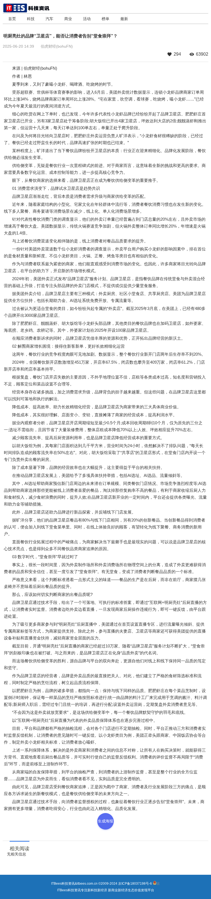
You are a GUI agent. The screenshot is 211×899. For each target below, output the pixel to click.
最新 (124, 19)
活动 (87, 19)
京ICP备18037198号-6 (135, 883)
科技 (31, 19)
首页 (12, 19)
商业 (68, 19)
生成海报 (105, 821)
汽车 (49, 19)
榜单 (105, 19)
